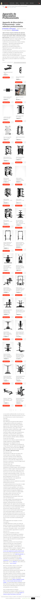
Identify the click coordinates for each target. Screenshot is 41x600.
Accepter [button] (33, 598)
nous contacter (13, 563)
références (15, 561)
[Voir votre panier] (39, 3)
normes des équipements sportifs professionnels (13, 551)
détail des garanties (19, 554)
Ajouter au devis (6, 77)
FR (6, 7)
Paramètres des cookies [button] (26, 598)
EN (8, 7)
